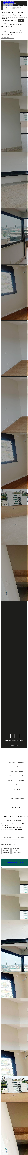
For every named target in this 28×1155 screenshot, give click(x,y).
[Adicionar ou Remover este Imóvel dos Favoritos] (24, 762)
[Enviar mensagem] (20, 30)
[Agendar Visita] (21, 736)
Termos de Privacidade (10, 20)
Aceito (21, 20)
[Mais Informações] (12, 736)
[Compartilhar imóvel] (1, 867)
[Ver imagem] (14, 68)
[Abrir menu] (1, 11)
